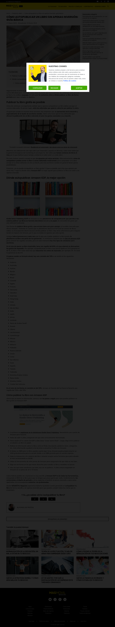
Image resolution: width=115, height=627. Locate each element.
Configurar (37, 88)
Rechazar (54, 88)
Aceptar (79, 88)
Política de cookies (69, 81)
